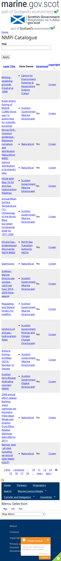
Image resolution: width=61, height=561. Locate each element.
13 (50, 469)
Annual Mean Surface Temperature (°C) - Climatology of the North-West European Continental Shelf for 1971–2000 (9, 216)
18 (27, 473)
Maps (6, 509)
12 (44, 469)
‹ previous (18, 469)
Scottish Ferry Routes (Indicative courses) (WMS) (9, 381)
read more (44, 557)
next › (40, 473)
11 (39, 469)
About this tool (44, 553)
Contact (14, 532)
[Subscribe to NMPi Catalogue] (2, 480)
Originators (39, 485)
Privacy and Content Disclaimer (16, 547)
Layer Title (9, 66)
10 (33, 469)
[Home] (30, 8)
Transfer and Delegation (16, 497)
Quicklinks (45, 497)
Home (4, 32)
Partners (22, 485)
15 (10, 473)
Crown (52, 84)
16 (16, 473)
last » (49, 473)
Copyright (15, 538)
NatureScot (27, 144)
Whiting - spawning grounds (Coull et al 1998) (7, 84)
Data (21, 509)
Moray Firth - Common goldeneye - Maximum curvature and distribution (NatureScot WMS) (9, 144)
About (13, 526)
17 (22, 473)
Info (13, 509)
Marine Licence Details (29, 491)
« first (7, 469)
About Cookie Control (24, 539)
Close (48, 540)
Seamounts (8, 263)
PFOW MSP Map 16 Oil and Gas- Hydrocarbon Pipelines (9, 186)
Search (8, 491)
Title (4, 44)
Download (42, 66)
